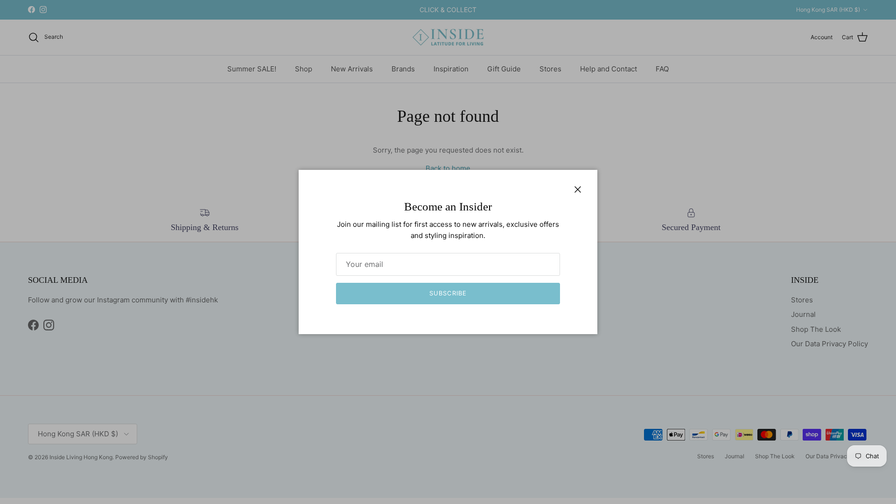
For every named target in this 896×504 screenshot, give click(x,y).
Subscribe (447, 293)
